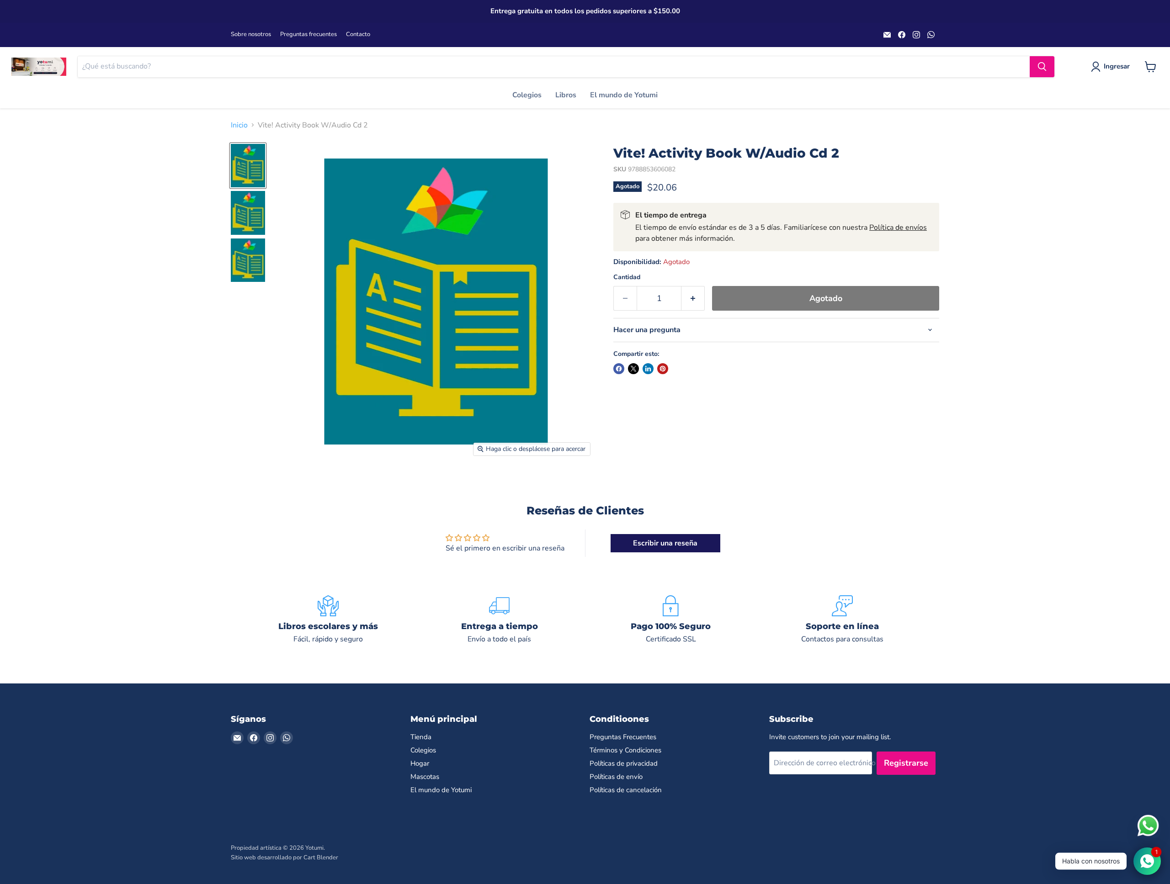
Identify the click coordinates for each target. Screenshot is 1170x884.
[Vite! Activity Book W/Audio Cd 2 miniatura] (248, 165)
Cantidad (626, 277)
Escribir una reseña (665, 543)
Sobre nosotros (251, 34)
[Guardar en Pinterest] (662, 368)
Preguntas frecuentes (308, 34)
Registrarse (906, 762)
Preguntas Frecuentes (623, 736)
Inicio (239, 125)
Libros (565, 95)
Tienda (420, 736)
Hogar (419, 763)
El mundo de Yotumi (624, 95)
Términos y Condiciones (625, 750)
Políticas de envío (616, 776)
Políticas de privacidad (624, 763)
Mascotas (424, 776)
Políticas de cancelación (626, 789)
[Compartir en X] (633, 368)
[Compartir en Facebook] (618, 368)
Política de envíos (898, 227)
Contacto (358, 34)
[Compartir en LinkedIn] (648, 368)
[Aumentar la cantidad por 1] (693, 298)
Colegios (527, 95)
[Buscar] (1042, 66)
